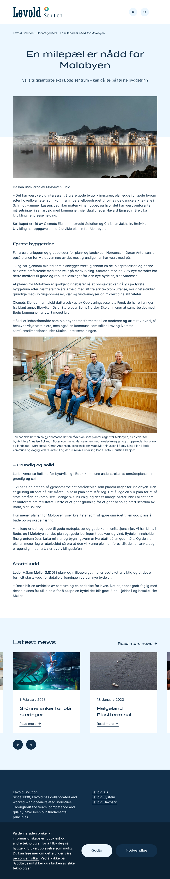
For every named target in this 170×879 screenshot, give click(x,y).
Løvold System (103, 797)
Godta (96, 850)
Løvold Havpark (104, 802)
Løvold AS (100, 792)
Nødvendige (136, 850)
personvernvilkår (26, 858)
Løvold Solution (25, 792)
